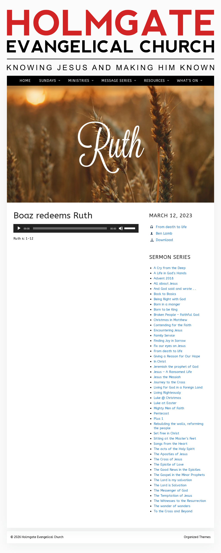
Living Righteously (167, 393)
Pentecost (161, 413)
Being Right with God (170, 299)
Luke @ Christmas (167, 398)
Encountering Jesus (168, 330)
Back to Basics (165, 294)
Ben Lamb (164, 233)
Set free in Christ (166, 433)
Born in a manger (167, 304)
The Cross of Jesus (168, 459)
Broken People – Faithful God (176, 315)
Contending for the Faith (172, 325)
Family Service (164, 335)
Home (25, 81)
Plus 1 (158, 419)
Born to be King (165, 309)
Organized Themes (197, 537)
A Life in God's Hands (170, 273)
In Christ (160, 361)
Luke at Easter (165, 403)
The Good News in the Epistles (177, 470)
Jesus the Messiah (167, 377)
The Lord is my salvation (173, 480)
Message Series (116, 81)
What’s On (187, 81)
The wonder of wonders (172, 506)
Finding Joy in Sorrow (170, 341)
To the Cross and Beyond (173, 511)
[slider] (130, 228)
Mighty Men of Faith (169, 408)
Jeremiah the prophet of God (176, 367)
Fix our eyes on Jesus (170, 346)
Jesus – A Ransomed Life (173, 372)
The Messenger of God (171, 490)
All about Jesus (166, 283)
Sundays (47, 81)
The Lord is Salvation (170, 485)
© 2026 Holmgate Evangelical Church (36, 537)
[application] (76, 228)
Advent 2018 (164, 278)
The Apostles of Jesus (171, 454)
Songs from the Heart (170, 444)
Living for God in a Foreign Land (178, 387)
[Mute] (121, 228)
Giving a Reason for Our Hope (177, 356)
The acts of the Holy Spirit (174, 449)
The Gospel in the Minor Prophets (179, 475)
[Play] (19, 228)
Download (164, 240)
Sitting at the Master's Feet (175, 438)
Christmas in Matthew (170, 320)
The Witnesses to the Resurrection (180, 501)
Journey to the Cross (169, 382)
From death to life (171, 227)
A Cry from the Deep (170, 268)
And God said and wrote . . (175, 289)
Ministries (78, 81)
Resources (154, 81)
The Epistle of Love (169, 464)
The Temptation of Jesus (173, 496)
